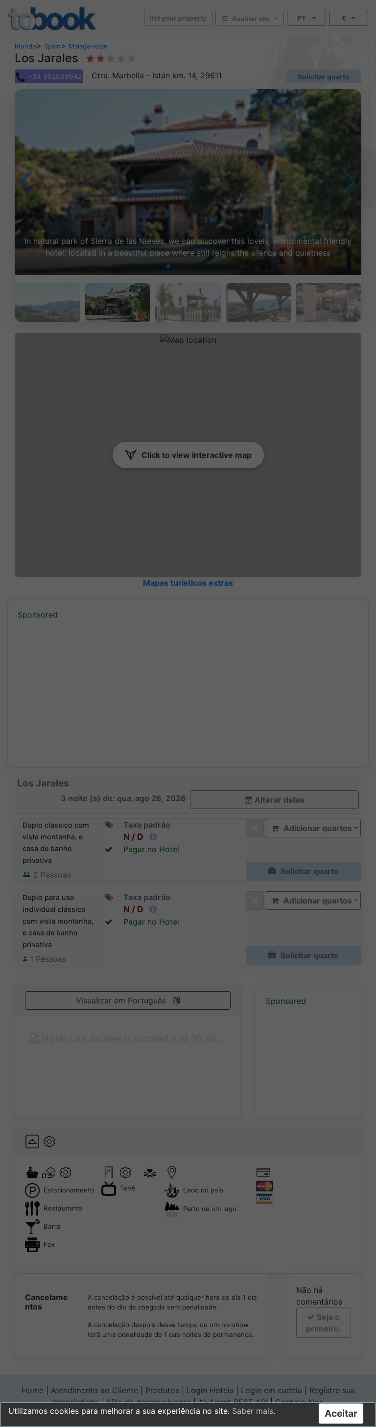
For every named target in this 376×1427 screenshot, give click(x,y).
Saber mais (252, 1411)
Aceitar (341, 1413)
